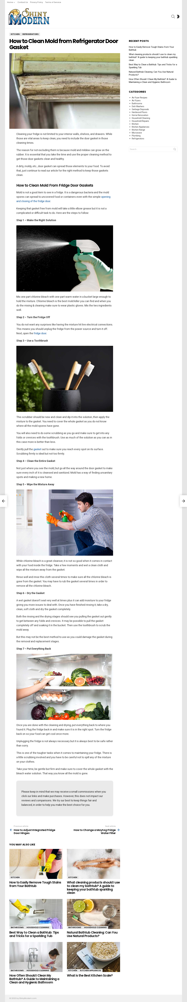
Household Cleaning (38, 927)
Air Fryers (136, 100)
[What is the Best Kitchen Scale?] (93, 957)
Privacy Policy (36, 2)
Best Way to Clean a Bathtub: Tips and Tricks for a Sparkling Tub (34, 934)
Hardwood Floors (139, 112)
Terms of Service (53, 2)
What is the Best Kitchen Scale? (90, 975)
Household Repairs (140, 121)
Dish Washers (138, 106)
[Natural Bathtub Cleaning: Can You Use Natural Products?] (93, 914)
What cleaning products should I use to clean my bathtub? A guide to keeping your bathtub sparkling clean (93, 887)
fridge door (40, 333)
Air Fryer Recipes (139, 97)
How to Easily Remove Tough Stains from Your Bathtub (35, 884)
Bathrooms (17, 927)
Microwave (137, 133)
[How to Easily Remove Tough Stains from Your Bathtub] (36, 864)
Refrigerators (138, 138)
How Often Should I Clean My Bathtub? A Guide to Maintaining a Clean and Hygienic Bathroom (34, 978)
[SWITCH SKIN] (178, 16)
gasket (37, 449)
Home (10, 2)
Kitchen (15, 877)
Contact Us (23, 2)
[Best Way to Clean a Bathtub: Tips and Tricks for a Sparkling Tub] (36, 914)
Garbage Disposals (140, 109)
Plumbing (136, 135)
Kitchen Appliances (90, 970)
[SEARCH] (173, 16)
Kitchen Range (138, 130)
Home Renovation (140, 115)
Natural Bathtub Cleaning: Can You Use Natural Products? (92, 934)
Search (175, 150)
